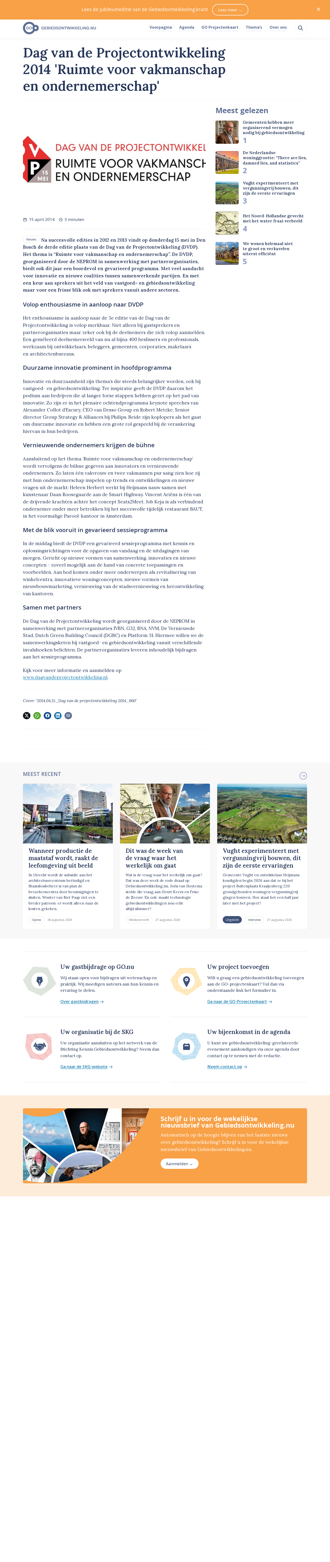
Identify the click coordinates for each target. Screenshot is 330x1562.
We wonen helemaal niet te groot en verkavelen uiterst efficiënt (268, 249)
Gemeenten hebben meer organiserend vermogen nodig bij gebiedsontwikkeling (273, 127)
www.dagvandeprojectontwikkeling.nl (65, 677)
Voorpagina (161, 27)
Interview (254, 920)
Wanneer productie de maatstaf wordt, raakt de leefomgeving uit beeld (63, 858)
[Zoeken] (300, 27)
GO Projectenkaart (219, 27)
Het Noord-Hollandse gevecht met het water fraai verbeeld (273, 218)
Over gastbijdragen (79, 1001)
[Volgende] (303, 775)
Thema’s (254, 27)
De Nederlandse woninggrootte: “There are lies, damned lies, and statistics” (275, 158)
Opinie (36, 920)
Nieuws (31, 239)
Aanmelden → (179, 1163)
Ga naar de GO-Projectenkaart (237, 1001)
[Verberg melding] (318, 10)
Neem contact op (224, 1066)
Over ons (278, 27)
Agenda (186, 27)
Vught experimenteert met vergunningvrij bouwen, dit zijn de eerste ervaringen (271, 188)
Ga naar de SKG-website (84, 1066)
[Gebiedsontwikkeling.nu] (83, 28)
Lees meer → (230, 10)
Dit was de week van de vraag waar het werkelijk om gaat (154, 858)
